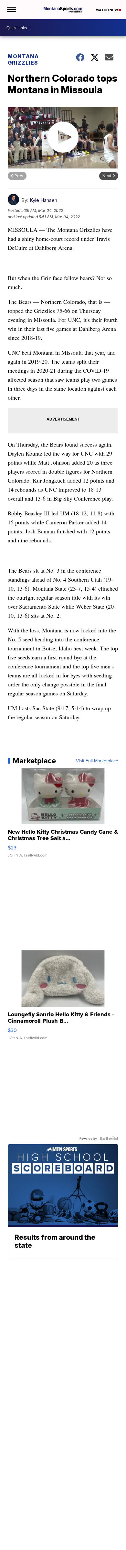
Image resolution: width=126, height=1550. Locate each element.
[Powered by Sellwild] (109, 1138)
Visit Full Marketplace (97, 760)
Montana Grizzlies (23, 59)
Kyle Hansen (43, 200)
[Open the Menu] (11, 10)
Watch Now (107, 10)
